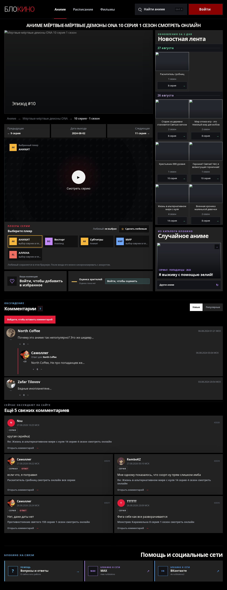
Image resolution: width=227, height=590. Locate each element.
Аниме (60, 9)
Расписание (83, 9)
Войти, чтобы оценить (122, 281)
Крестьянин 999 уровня (172, 164)
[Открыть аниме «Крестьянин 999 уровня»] (172, 151)
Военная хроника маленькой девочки (206, 208)
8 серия (176, 85)
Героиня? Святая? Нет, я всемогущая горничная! (205, 165)
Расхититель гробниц (172, 74)
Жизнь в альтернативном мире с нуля (172, 208)
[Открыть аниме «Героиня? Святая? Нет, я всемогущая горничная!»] (206, 151)
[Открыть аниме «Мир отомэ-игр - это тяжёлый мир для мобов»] (206, 108)
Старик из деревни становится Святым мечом (172, 123)
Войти (205, 9)
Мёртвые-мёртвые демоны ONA (45, 118)
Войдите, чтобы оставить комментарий (30, 319)
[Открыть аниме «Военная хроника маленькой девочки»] (206, 193)
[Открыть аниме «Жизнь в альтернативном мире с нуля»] (172, 193)
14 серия (176, 220)
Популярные (213, 307)
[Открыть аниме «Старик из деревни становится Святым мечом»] (172, 108)
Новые (196, 307)
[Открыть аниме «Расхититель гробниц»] (172, 61)
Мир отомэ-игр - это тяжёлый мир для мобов (205, 123)
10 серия (176, 178)
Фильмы (107, 9)
